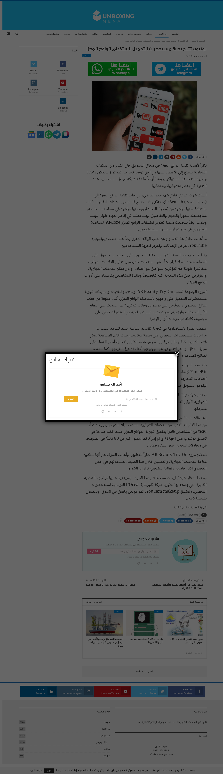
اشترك (71, 399)
